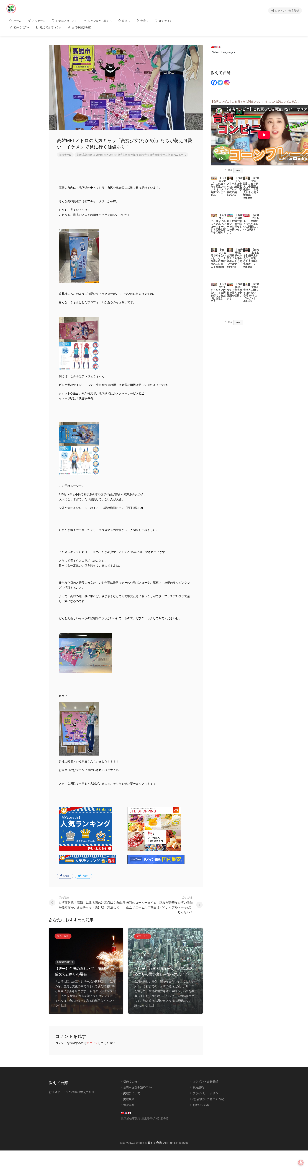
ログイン (92, 1043)
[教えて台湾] (11, 8)
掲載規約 (129, 1099)
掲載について (131, 1093)
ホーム (17, 20)
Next (238, 170)
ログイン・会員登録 (286, 10)
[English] (215, 47)
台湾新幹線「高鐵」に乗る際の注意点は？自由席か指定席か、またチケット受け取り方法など (92, 902)
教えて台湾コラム (50, 27)
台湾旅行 (133, 154)
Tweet (84, 875)
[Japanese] (219, 47)
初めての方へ (21, 27)
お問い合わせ (201, 1105)
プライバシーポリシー (206, 1093)
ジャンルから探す (98, 20)
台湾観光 (155, 154)
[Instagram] (227, 82)
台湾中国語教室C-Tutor (138, 1087)
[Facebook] (214, 82)
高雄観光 (87, 154)
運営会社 (129, 1105)
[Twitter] (220, 82)
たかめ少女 (110, 154)
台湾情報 (144, 154)
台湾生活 (122, 154)
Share (66, 875)
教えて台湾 (155, 1142)
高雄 (79, 154)
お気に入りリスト (66, 20)
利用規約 (198, 1087)
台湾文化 (165, 154)
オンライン (165, 20)
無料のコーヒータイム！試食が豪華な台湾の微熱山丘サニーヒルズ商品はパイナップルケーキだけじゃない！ (159, 905)
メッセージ (38, 20)
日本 (124, 20)
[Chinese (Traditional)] (212, 47)
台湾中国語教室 (81, 27)
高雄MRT (98, 154)
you (69, 154)
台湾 (143, 20)
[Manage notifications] (301, 1162)
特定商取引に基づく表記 (208, 1099)
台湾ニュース (178, 154)
